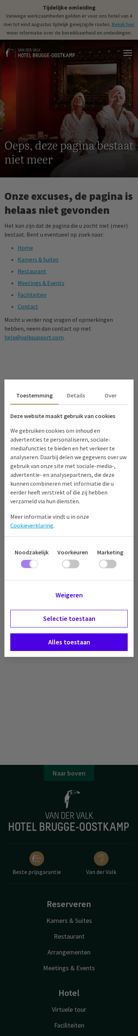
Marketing (110, 552)
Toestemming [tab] (34, 395)
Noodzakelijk (32, 552)
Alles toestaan (69, 642)
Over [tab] (111, 395)
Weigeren (69, 595)
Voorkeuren (72, 552)
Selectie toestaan (69, 618)
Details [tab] (76, 395)
